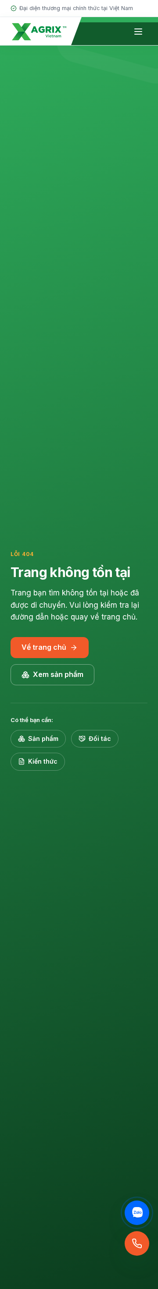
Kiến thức (42, 761)
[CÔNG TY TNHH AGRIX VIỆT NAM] (39, 31)
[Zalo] (137, 1212)
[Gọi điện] (137, 1243)
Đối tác (100, 738)
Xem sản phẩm (58, 674)
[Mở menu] (138, 31)
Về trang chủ (44, 647)
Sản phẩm (43, 738)
